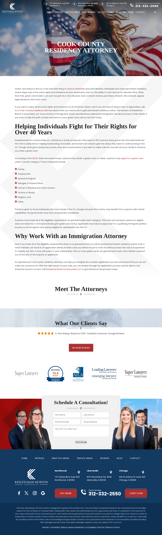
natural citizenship (76, 88)
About (50, 12)
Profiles (59, 12)
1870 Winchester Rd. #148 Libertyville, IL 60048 (88, 4)
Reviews (91, 12)
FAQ (84, 12)
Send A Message (81, 442)
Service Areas (85, 458)
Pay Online (128, 12)
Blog (118, 12)
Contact (140, 12)
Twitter (26, 493)
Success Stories (106, 12)
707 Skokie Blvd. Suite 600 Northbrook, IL (59, 4)
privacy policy (113, 527)
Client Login (136, 493)
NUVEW (45, 527)
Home (24, 458)
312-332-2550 (146, 6)
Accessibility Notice (95, 527)
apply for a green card (132, 158)
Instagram (35, 493)
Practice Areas (72, 12)
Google (43, 493)
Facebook (19, 493)
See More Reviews (81, 347)
